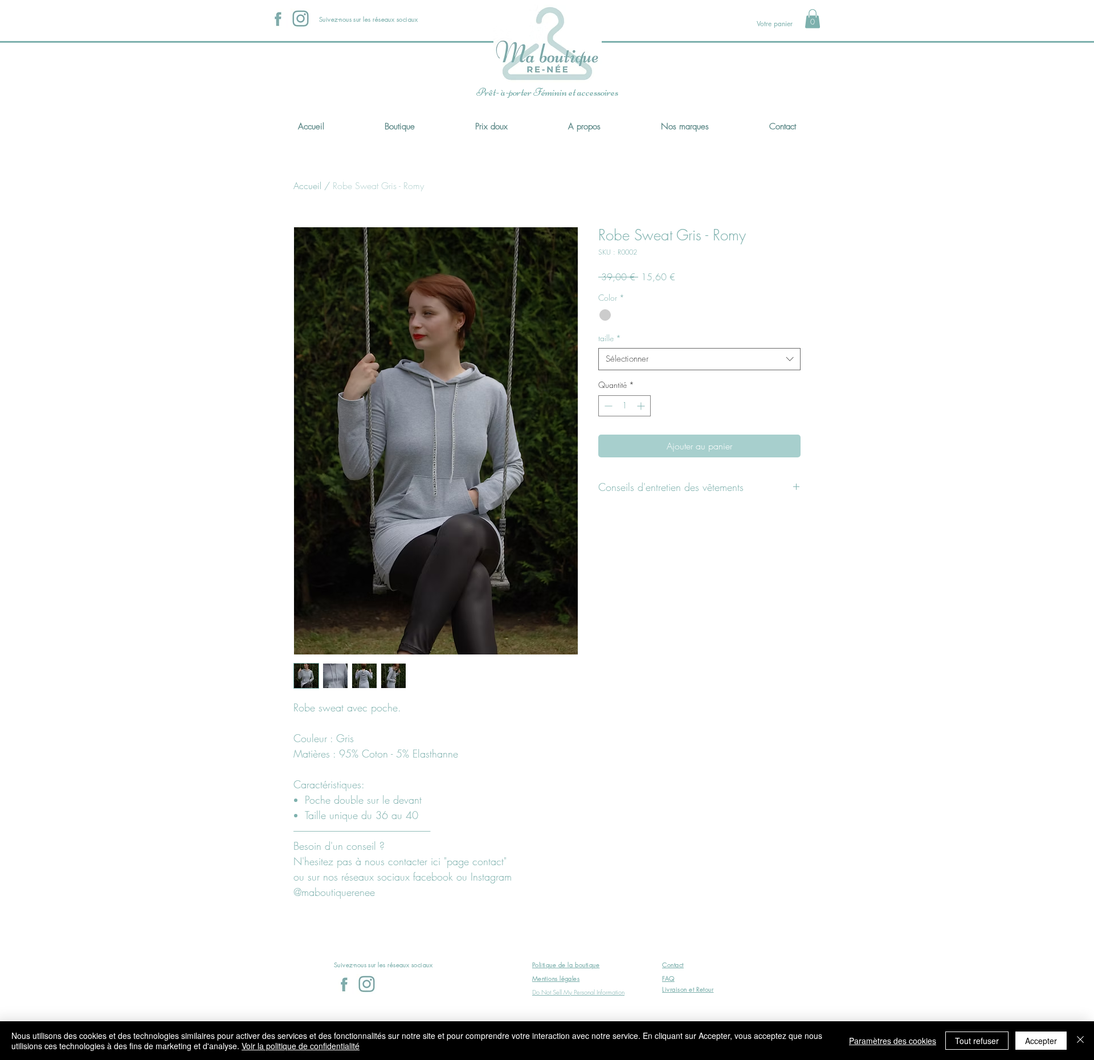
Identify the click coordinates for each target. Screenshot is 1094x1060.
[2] (278, 18)
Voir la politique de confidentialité (301, 1045)
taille (609, 338)
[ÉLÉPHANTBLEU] (301, 18)
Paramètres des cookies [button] (892, 1040)
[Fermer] (1080, 1040)
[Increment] (642, 406)
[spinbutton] (624, 406)
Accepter (1041, 1040)
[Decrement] (607, 406)
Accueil (307, 185)
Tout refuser (977, 1040)
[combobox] (699, 359)
